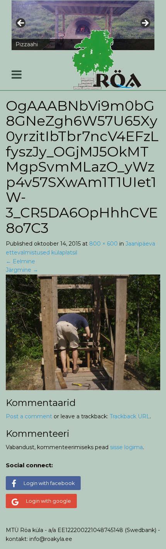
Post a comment (29, 416)
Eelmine (20, 261)
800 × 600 (103, 243)
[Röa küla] (108, 59)
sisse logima (126, 447)
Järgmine (22, 269)
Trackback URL (130, 416)
